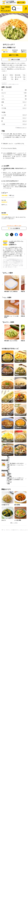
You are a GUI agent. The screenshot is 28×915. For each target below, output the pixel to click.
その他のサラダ (14, 530)
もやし (3, 99)
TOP (2, 530)
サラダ (7, 530)
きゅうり (4, 92)
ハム (3, 95)
